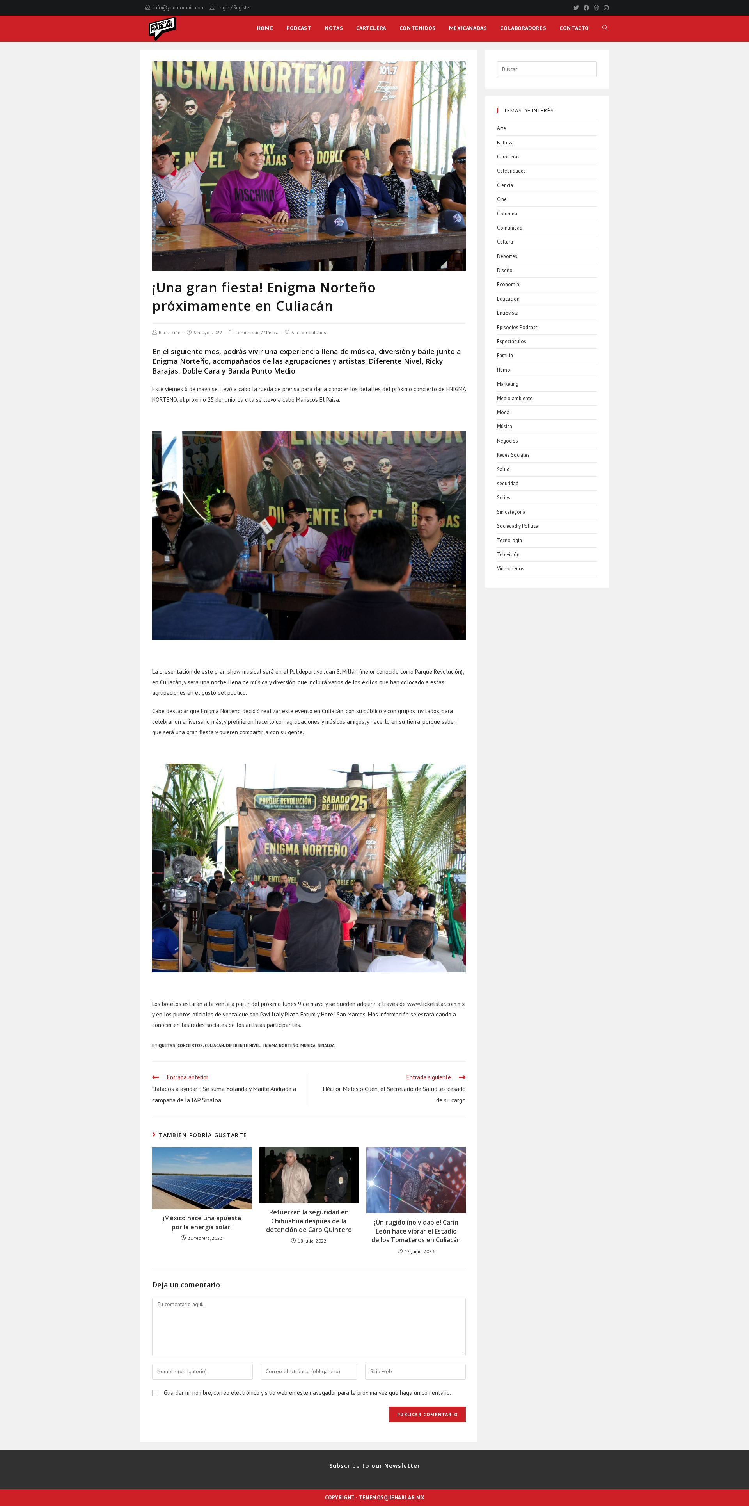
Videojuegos (510, 568)
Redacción (170, 332)
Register (242, 7)
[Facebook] (586, 8)
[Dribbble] (596, 8)
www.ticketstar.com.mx (436, 1004)
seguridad (507, 483)
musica (308, 1045)
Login (223, 7)
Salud (503, 469)
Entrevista (507, 313)
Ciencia (505, 185)
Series (503, 497)
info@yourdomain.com (179, 7)
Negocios (507, 441)
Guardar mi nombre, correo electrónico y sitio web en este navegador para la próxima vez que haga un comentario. (307, 1392)
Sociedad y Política (517, 526)
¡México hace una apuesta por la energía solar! (202, 1222)
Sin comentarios (308, 332)
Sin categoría (511, 512)
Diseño (505, 270)
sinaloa (326, 1045)
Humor (504, 370)
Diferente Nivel (243, 1045)
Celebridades (511, 170)
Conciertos (190, 1045)
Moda (503, 412)
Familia (505, 355)
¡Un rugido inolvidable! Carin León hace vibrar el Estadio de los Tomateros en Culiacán (416, 1231)
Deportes (507, 256)
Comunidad (247, 332)
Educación (508, 299)
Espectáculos (511, 341)
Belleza (505, 142)
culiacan (214, 1045)
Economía (508, 284)
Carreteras (508, 156)
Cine (502, 199)
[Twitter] (576, 8)
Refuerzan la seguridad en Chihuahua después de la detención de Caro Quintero (309, 1221)
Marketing (507, 384)
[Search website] (605, 28)
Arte (501, 128)
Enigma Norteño (280, 1045)
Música (271, 332)
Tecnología (509, 540)
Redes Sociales (513, 455)
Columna (507, 213)
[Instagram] (605, 8)
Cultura (505, 242)
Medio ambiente (514, 398)
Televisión (508, 554)
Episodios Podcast (517, 327)
